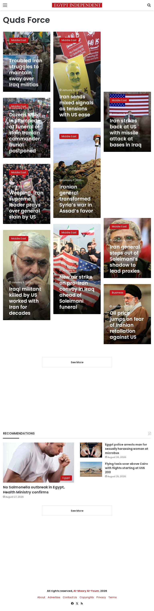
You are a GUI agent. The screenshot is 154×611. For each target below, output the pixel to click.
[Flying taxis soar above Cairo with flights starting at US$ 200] (91, 469)
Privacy (101, 597)
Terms (112, 597)
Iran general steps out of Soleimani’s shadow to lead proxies (125, 259)
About (41, 597)
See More (77, 511)
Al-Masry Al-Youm (86, 591)
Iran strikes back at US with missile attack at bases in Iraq (126, 132)
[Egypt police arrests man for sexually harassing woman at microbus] (91, 450)
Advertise (54, 597)
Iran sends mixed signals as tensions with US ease (76, 105)
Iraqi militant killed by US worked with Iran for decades (25, 301)
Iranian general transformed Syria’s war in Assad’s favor (76, 199)
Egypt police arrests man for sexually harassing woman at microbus (126, 449)
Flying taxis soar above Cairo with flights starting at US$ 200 (126, 468)
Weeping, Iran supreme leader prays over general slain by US (26, 205)
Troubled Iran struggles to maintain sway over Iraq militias (25, 72)
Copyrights (87, 597)
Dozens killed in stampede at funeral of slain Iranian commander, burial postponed (25, 132)
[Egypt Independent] (77, 5)
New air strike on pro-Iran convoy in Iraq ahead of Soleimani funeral (76, 292)
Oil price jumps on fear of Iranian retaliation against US (127, 325)
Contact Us (70, 597)
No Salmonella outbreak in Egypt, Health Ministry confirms (34, 490)
